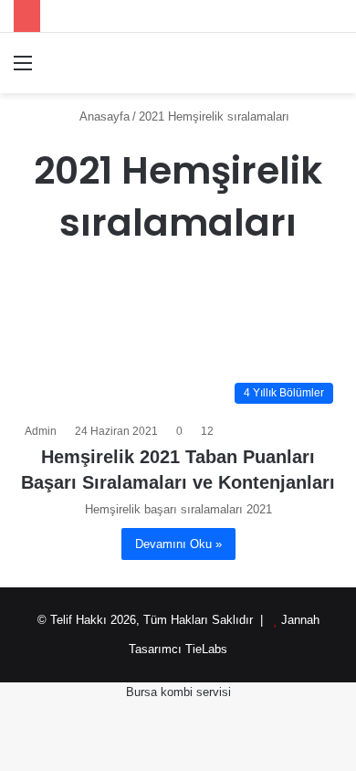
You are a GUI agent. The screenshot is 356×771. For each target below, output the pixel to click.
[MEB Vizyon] (119, 63)
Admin (41, 431)
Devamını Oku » (178, 544)
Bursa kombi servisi (178, 692)
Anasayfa (103, 116)
